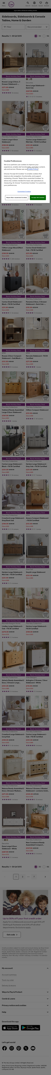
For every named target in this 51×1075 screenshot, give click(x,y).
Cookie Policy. (33, 169)
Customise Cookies (24, 191)
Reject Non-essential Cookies (16, 197)
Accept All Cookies (37, 197)
